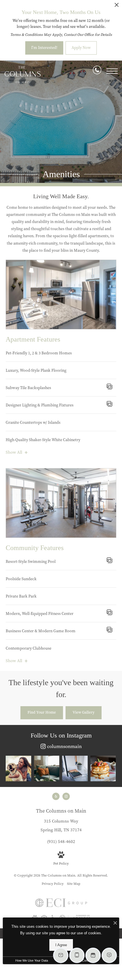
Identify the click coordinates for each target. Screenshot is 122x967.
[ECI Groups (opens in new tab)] (61, 906)
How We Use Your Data (31, 960)
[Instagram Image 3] (75, 768)
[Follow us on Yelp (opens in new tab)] (56, 796)
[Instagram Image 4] (103, 768)
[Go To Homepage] (22, 74)
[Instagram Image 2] (47, 768)
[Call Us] (97, 71)
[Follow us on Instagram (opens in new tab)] (66, 796)
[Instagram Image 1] (18, 768)
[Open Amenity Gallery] (109, 387)
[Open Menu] (112, 71)
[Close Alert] (116, 6)
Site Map (73, 883)
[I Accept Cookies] (115, 923)
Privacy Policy (53, 883)
